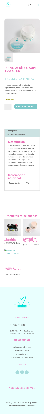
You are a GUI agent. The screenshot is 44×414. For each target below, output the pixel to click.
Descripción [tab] (12, 131)
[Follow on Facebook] (17, 372)
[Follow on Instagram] (22, 372)
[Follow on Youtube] (27, 372)
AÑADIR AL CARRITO (25, 106)
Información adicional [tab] (16, 135)
